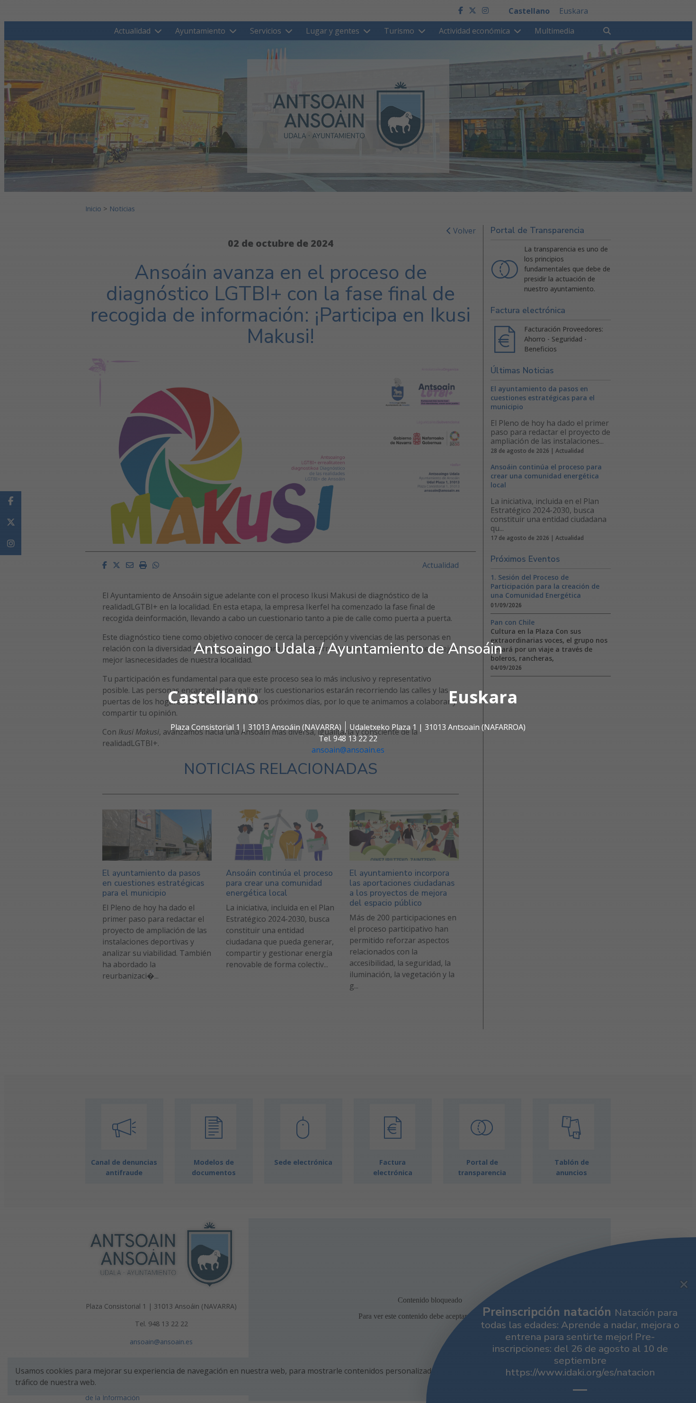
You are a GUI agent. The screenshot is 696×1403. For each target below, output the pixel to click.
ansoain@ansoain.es (348, 750)
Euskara (483, 697)
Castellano (213, 697)
